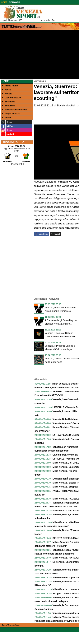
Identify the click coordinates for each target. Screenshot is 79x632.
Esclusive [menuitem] (10, 101)
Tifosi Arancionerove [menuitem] (16, 109)
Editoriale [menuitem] (10, 105)
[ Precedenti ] (17, 164)
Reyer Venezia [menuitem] (12, 113)
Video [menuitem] (8, 117)
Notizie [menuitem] (8, 93)
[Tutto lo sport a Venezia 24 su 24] (26, 12)
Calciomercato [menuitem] (13, 97)
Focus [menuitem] (8, 89)
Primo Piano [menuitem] (11, 85)
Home (5, 81)
